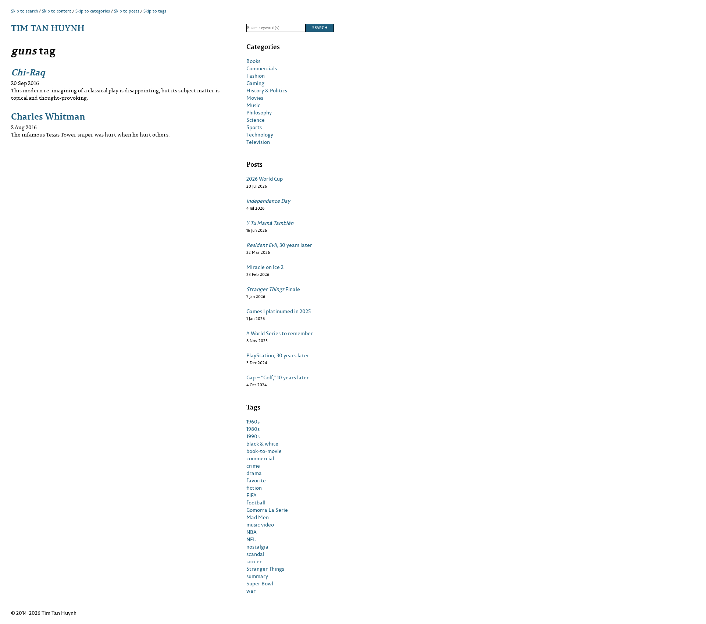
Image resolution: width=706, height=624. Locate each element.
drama (254, 473)
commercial (260, 458)
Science (255, 120)
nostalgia (257, 546)
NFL (251, 539)
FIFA (251, 495)
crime (253, 465)
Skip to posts (126, 11)
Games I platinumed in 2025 (278, 311)
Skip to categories (92, 11)
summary (257, 576)
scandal (255, 554)
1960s (253, 421)
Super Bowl (259, 583)
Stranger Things (265, 568)
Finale (273, 289)
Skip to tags (154, 11)
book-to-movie (264, 451)
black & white (262, 443)
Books (253, 61)
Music (253, 105)
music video (260, 524)
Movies (254, 98)
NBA (251, 532)
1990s (253, 436)
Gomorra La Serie (267, 510)
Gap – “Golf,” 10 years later (277, 377)
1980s (253, 429)
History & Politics (266, 90)
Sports (254, 127)
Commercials (261, 68)
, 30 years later (279, 245)
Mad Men (257, 517)
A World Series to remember (279, 333)
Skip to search (24, 11)
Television (258, 142)
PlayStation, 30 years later (277, 355)
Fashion (255, 75)
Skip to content (56, 11)
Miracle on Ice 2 (265, 267)
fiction (254, 488)
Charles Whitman (48, 116)
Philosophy (259, 112)
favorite (256, 480)
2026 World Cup (264, 178)
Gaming (255, 83)
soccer (254, 561)
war (251, 591)
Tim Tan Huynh (48, 28)
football (255, 502)
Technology (259, 134)
